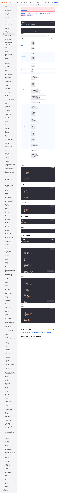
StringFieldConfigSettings (9, 330)
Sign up (56, 2)
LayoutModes (7, 95)
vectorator (6, 478)
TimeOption (6, 376)
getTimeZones (7, 18)
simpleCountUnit (7, 300)
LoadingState (7, 117)
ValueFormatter (7, 448)
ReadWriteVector (7, 258)
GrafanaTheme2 (7, 32)
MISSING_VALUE (7, 149)
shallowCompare (7, 299)
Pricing (21, 2)
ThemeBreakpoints (7, 349)
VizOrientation (7, 479)
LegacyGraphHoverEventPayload (10, 99)
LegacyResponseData (8, 100)
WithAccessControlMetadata (9, 480)
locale (5, 118)
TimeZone (6, 384)
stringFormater (7, 331)
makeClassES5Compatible (8, 139)
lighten (6, 103)
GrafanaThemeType (8, 35)
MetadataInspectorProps (8, 146)
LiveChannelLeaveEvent (8, 114)
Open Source (25, 2)
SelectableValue (7, 289)
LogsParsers (6, 136)
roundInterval (7, 279)
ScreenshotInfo (7, 286)
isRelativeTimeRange (8, 81)
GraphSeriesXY (7, 38)
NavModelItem (7, 161)
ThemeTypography (7, 357)
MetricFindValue (7, 147)
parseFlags (6, 215)
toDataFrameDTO (7, 398)
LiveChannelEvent (7, 110)
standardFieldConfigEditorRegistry (10, 323)
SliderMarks (6, 303)
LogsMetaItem (7, 131)
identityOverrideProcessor (9, 54)
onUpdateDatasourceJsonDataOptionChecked (10, 175)
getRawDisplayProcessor (8, 9)
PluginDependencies (8, 222)
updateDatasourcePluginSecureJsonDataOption (10, 435)
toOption (6, 412)
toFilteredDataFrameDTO (8, 401)
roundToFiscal (7, 281)
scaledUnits (6, 282)
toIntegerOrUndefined (8, 408)
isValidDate (6, 85)
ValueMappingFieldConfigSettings (10, 453)
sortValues (6, 314)
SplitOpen (6, 315)
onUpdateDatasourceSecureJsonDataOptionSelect (10, 186)
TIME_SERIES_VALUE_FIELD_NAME (10, 373)
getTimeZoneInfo (7, 17)
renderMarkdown (7, 272)
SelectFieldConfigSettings (9, 290)
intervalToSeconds (7, 63)
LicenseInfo (6, 102)
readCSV (6, 256)
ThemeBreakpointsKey (8, 350)
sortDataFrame (7, 304)
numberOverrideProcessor (9, 168)
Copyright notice (5, 490)
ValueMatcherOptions (8, 460)
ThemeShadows (7, 353)
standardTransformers (8, 326)
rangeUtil (6, 252)
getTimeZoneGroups (8, 16)
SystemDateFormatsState (9, 343)
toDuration (6, 399)
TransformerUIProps (8, 423)
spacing (22, 89)
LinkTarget (6, 107)
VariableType (7, 475)
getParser (6, 7)
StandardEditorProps (8, 318)
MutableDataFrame (7, 151)
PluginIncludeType (7, 227)
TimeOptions (7, 377)
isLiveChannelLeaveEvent (8, 74)
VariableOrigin (7, 471)
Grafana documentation (29, 13)
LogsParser (6, 135)
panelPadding (23, 73)
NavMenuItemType (7, 157)
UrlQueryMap (7, 437)
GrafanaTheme (7, 31)
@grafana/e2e (6, 483)
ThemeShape (7, 354)
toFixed (6, 402)
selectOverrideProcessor (8, 292)
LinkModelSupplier (7, 106)
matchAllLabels (7, 142)
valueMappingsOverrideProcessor (10, 454)
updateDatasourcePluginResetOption (10, 433)
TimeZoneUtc (7, 394)
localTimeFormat (7, 120)
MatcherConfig (7, 143)
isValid (6, 84)
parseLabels (6, 216)
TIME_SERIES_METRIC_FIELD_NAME (10, 370)
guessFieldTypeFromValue (9, 44)
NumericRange (7, 169)
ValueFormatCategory (8, 446)
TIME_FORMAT (7, 368)
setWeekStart (7, 297)
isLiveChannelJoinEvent (8, 73)
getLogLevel (6, 3)
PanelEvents (6, 193)
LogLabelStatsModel (8, 122)
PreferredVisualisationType (9, 237)
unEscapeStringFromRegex (9, 424)
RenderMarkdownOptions (8, 274)
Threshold (6, 361)
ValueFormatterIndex (8, 449)
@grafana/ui (6, 489)
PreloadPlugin (7, 238)
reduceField (6, 262)
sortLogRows (7, 310)
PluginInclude (7, 226)
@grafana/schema (6, 487)
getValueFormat (7, 20)
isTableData (6, 82)
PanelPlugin (6, 204)
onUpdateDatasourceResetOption (10, 181)
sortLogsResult (7, 311)
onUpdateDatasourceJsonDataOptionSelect (10, 177)
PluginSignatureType (8, 233)
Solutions (16, 2)
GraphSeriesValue (7, 36)
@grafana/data (40, 13)
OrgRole (6, 187)
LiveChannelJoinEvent (8, 113)
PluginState (6, 234)
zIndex (22, 154)
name (22, 69)
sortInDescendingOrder (8, 308)
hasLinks (6, 47)
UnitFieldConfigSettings (8, 426)
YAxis (5, 482)
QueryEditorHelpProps (8, 240)
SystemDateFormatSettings (9, 342)
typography (23, 126)
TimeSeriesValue (7, 383)
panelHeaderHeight (24, 71)
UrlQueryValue (7, 438)
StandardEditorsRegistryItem (9, 321)
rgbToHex (6, 278)
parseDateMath (7, 212)
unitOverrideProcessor (8, 427)
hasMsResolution (7, 48)
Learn (30, 2)
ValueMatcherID (7, 457)
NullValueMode (7, 165)
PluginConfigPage (7, 219)
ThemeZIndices (7, 360)
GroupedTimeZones (8, 39)
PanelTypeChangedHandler (9, 209)
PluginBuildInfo (7, 218)
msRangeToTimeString (8, 150)
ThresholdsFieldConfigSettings (9, 364)
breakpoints (23, 56)
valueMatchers (7, 461)
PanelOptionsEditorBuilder (9, 198)
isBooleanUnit (7, 66)
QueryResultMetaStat (8, 251)
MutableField (7, 153)
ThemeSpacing (7, 356)
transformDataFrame (8, 420)
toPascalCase (7, 413)
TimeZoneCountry (7, 388)
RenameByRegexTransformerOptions (10, 271)
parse (5, 211)
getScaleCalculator (8, 10)
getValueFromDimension (8, 24)
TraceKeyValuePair (7, 416)
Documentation (23, 13)
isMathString (7, 78)
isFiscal (6, 71)
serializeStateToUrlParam (8, 293)
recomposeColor (7, 259)
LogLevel (6, 124)
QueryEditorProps (7, 241)
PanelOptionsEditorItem (8, 201)
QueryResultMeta (7, 248)
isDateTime (6, 70)
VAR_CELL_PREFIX (7, 464)
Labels (6, 91)
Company (37, 2)
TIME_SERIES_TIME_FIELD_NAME (9, 372)
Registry (6, 266)
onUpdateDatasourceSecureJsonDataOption (10, 183)
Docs (34, 2)
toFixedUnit (6, 405)
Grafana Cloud (11, 2)
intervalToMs (7, 62)
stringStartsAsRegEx (8, 334)
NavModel (6, 158)
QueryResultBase (7, 247)
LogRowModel (7, 125)
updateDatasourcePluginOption (9, 431)
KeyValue (6, 89)
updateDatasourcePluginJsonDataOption (10, 429)
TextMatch (6, 346)
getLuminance (7, 6)
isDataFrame (6, 67)
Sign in (52, 2)
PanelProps (6, 208)
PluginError (6, 223)
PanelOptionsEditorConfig (9, 200)
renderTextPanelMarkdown (9, 275)
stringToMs (6, 337)
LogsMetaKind (7, 132)
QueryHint (6, 245)
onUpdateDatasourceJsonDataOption (10, 173)
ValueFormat (6, 445)
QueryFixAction (7, 244)
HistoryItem (6, 51)
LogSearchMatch (7, 129)
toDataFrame (7, 397)
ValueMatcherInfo (7, 458)
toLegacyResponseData (8, 409)
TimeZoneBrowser (7, 387)
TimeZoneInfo (7, 391)
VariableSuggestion (8, 472)
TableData (6, 345)
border (22, 45)
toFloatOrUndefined (8, 406)
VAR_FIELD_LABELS (7, 465)
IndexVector (6, 55)
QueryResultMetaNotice (8, 249)
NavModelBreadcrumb (8, 160)
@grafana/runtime (6, 486)
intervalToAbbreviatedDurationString (10, 60)
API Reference (35, 13)
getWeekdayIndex (7, 27)
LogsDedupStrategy (8, 128)
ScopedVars (6, 285)
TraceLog (6, 417)
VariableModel (7, 469)
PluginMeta (6, 229)
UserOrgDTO (7, 441)
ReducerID (6, 263)
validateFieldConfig (8, 442)
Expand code (51, 271)
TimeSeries (6, 380)
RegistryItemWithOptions (8, 269)
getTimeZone (7, 14)
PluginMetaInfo (7, 230)
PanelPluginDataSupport (8, 205)
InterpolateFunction (8, 58)
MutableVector (7, 154)
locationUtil (6, 121)
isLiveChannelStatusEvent (9, 77)
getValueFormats (7, 21)
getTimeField (7, 13)
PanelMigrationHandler (8, 194)
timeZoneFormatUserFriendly (9, 390)
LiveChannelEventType (8, 111)
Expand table (51, 35)
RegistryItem (6, 267)
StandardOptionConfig (8, 324)
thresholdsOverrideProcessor (9, 367)
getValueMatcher (7, 25)
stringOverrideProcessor (8, 333)
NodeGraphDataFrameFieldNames (10, 164)
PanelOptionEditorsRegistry (9, 197)
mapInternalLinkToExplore (8, 140)
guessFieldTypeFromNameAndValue (10, 43)
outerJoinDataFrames (8, 189)
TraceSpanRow (7, 419)
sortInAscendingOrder (8, 307)
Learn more (30, 0)
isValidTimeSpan (7, 88)
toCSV (6, 395)
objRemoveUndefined (8, 171)
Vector (6, 476)
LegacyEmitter (7, 96)
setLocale (6, 296)
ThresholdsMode (7, 365)
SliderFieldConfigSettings (8, 301)
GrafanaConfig (7, 28)
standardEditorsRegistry (8, 319)
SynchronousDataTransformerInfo (10, 339)
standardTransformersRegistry (9, 327)
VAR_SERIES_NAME (7, 468)
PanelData (6, 190)
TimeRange (6, 379)
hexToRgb (6, 50)
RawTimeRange (7, 255)
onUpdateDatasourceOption (9, 179)
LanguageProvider (7, 92)
